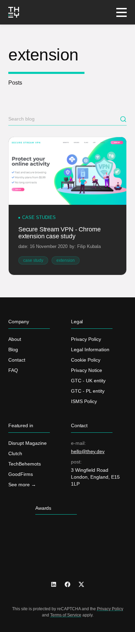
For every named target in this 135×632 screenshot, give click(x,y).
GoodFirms (20, 474)
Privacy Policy (86, 339)
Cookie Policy (85, 360)
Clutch (15, 453)
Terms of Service (65, 615)
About (14, 339)
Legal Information (90, 349)
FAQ (13, 370)
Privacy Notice (86, 370)
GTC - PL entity (88, 391)
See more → (22, 484)
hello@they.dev (88, 451)
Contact (16, 360)
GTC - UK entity (88, 380)
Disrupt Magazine (27, 443)
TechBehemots (24, 464)
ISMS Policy (84, 401)
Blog (13, 349)
